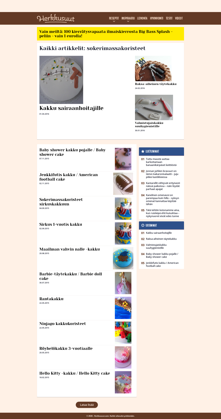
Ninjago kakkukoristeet (62, 323)
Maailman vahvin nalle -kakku (69, 249)
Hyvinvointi (156, 18)
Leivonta (142, 18)
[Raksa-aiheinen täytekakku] (158, 80)
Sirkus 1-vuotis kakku (60, 224)
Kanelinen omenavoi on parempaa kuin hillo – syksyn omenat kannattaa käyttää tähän (162, 199)
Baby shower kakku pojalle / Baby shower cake (72, 152)
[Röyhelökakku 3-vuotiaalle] (123, 357)
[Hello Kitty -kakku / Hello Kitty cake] (123, 382)
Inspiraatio (128, 18)
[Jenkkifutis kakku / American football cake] (123, 184)
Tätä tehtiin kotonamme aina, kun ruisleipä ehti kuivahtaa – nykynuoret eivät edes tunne (163, 213)
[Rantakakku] (123, 308)
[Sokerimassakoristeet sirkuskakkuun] (123, 208)
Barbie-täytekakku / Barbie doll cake (70, 276)
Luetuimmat (152, 151)
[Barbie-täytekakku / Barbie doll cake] (123, 283)
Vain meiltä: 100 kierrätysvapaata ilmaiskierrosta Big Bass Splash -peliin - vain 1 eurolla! (106, 33)
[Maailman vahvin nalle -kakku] (123, 258)
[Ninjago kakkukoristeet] (123, 333)
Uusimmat (151, 225)
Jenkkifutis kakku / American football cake (68, 177)
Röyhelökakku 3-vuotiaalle (66, 348)
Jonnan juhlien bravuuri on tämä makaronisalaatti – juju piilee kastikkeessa (162, 174)
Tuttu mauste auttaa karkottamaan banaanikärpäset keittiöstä (161, 162)
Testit (169, 18)
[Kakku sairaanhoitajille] (86, 80)
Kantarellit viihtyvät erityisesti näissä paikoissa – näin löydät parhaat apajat (163, 186)
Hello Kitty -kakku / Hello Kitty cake (74, 373)
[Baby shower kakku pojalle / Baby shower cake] (123, 159)
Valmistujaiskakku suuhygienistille (149, 124)
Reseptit (114, 18)
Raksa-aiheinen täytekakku (155, 84)
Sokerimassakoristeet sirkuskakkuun (61, 201)
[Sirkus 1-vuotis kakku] (123, 233)
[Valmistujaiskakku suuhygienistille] (158, 119)
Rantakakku (51, 299)
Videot (179, 18)
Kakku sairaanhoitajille (71, 108)
